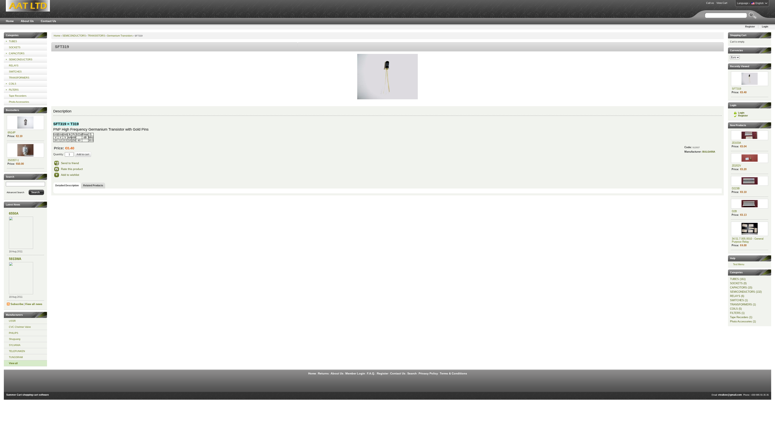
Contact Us (48, 21)
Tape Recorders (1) (741, 317)
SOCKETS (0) (738, 283)
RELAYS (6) (737, 296)
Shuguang (14, 339)
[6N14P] (25, 122)
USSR (12, 321)
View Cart (721, 3)
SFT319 (736, 88)
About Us (27, 21)
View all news (33, 304)
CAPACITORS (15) (741, 287)
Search (412, 373)
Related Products (93, 185)
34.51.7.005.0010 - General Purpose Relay (747, 240)
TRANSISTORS (96, 35)
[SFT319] (387, 98)
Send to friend (70, 163)
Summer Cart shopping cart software (27, 394)
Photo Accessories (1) (743, 321)
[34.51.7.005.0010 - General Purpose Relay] (749, 229)
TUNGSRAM (16, 357)
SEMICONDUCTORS (74, 35)
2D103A (736, 142)
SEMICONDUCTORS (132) (746, 291)
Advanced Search (15, 192)
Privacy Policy (428, 373)
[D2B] (749, 204)
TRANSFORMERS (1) (743, 304)
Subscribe (16, 304)
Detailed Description (67, 185)
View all (13, 363)
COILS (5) (736, 308)
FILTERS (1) (737, 312)
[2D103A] (749, 135)
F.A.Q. (371, 373)
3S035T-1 (13, 160)
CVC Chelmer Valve (20, 327)
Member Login (355, 373)
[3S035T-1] (25, 150)
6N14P (12, 132)
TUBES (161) (738, 279)
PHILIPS (13, 333)
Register (750, 26)
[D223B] (749, 181)
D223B (736, 188)
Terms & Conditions (453, 373)
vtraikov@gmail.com (730, 394)
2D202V (736, 165)
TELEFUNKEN (17, 351)
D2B (734, 211)
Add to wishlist (70, 174)
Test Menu (738, 264)
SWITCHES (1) (739, 300)
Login (765, 26)
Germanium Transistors (120, 35)
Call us (710, 3)
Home (10, 21)
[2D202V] (749, 158)
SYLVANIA (14, 345)
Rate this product (72, 169)
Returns (323, 373)
